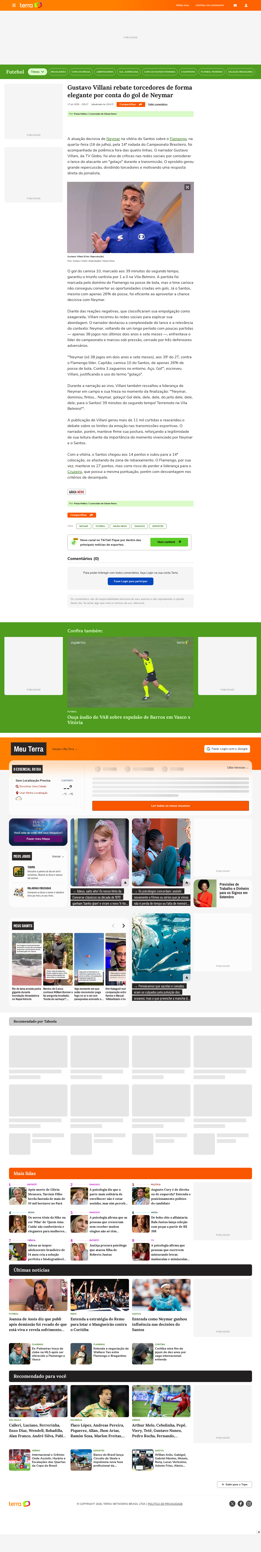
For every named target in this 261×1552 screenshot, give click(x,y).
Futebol (100, 526)
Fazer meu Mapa (38, 839)
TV (152, 1240)
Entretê (31, 1184)
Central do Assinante (209, 5)
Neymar (113, 138)
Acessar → (58, 856)
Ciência (32, 1240)
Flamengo (178, 138)
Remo (74, 1313)
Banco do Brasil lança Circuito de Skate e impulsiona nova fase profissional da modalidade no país (108, 1460)
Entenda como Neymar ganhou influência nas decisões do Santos (159, 1324)
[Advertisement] (223, 1353)
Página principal (31, 5)
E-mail (235, 5)
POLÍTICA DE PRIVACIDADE (165, 1504)
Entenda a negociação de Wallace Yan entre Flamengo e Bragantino (111, 1352)
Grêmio (136, 1420)
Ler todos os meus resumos (170, 806)
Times (35, 72)
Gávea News (120, 526)
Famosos (140, 526)
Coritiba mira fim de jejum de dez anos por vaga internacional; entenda (170, 1354)
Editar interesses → (238, 767)
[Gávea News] (76, 492)
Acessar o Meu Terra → (65, 749)
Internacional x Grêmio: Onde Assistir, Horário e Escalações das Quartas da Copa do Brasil (49, 1460)
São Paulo (15, 1420)
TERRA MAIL (182, 5)
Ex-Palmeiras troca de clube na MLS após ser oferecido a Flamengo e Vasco (48, 1354)
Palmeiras (76, 1420)
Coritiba (160, 1344)
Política (155, 1184)
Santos (136, 1313)
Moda (31, 1212)
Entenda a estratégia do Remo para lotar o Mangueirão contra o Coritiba (99, 1324)
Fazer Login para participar (130, 581)
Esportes (157, 526)
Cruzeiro (74, 471)
